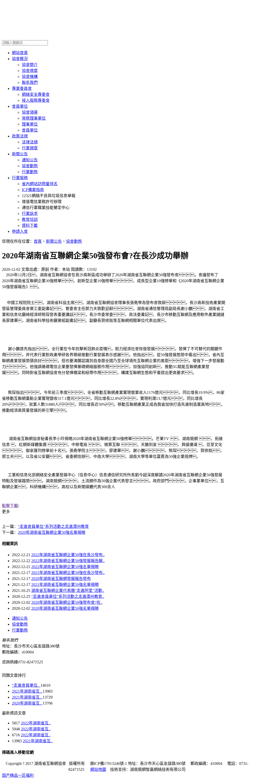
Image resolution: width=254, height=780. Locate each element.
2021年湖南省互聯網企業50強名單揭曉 (65, 584)
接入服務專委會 (36, 100)
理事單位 (30, 124)
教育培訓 (30, 219)
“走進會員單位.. (26, 685)
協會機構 (30, 76)
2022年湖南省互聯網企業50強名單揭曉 (65, 567)
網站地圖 (98, 769)
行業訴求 (30, 213)
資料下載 (30, 225)
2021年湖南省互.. (27, 691)
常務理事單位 (34, 118)
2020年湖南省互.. (27, 703)
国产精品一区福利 (18, 775)
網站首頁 (20, 53)
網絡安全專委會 (36, 94)
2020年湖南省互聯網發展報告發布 (61, 579)
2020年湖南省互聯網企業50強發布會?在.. (66, 602)
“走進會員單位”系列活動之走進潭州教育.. (67, 596)
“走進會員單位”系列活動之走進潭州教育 (53, 526)
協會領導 (30, 112)
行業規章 (30, 148)
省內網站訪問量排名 (40, 184)
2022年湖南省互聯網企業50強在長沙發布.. (68, 555)
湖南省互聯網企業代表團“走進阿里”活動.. (67, 590)
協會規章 (30, 70)
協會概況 (20, 59)
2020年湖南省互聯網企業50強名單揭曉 (51, 532)
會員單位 (20, 106)
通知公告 (30, 160)
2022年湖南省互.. (36, 723)
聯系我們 (30, 82)
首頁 (38, 241)
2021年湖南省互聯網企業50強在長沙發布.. (68, 573)
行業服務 (20, 178)
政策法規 (20, 136)
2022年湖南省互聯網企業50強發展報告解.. (68, 561)
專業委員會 (22, 88)
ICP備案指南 (33, 190)
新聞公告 (20, 154)
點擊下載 (10, 506)
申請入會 (20, 231)
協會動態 (30, 166)
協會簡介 (30, 65)
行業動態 (30, 172)
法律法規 (30, 142)
